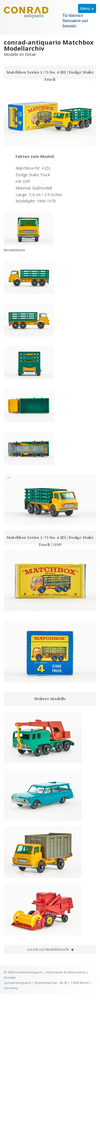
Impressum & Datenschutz (66, 972)
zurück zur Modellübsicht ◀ (50, 949)
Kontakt (10, 977)
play (20, 517)
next (28, 517)
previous (11, 517)
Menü (85, 8)
